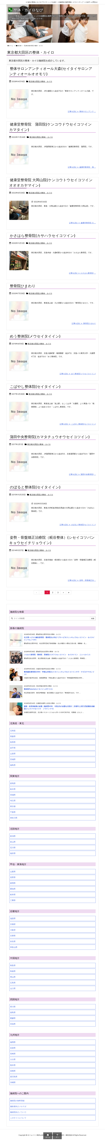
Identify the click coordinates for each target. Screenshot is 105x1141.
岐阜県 (12, 894)
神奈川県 (13, 818)
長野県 (12, 877)
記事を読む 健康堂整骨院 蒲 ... (82, 167)
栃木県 (12, 789)
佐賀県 (12, 1048)
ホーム (11, 45)
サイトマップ (78, 2)
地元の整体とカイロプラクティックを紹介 (42, 2)
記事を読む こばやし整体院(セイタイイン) (78, 424)
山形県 (12, 753)
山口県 (12, 988)
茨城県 (12, 795)
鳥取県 (12, 965)
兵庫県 (12, 936)
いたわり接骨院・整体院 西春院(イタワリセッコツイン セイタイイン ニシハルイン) (57, 654)
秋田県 (12, 742)
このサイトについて (18, 1118)
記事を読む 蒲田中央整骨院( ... (82, 474)
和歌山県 (13, 947)
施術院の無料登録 (65, 2)
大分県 (12, 1059)
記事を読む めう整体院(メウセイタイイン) (78, 374)
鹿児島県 (13, 1076)
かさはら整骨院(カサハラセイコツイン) (42, 235)
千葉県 (12, 812)
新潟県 (12, 836)
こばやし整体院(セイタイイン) (35, 386)
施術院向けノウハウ (18, 1112)
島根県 (12, 971)
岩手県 (12, 748)
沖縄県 (12, 1082)
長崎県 (12, 1054)
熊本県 (12, 1065)
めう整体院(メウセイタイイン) (35, 336)
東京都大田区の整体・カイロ (40, 81)
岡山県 (12, 977)
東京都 (19, 45)
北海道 (12, 730)
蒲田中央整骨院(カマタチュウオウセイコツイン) (50, 437)
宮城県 (12, 759)
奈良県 (12, 941)
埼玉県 (12, 800)
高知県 (12, 1024)
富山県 (12, 842)
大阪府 (12, 930)
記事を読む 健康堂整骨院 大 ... (82, 223)
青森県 (12, 736)
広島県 (12, 983)
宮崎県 (12, 1071)
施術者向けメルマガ (18, 1106)
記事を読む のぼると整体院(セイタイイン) (78, 525)
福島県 (12, 765)
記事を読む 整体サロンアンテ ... (82, 111)
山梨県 (12, 871)
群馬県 (12, 783)
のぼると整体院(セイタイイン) (35, 487)
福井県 (12, 853)
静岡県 (12, 883)
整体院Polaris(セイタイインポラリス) (38, 689)
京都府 (12, 924)
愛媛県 (12, 1018)
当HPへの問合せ (92, 2)
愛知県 (12, 889)
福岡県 (12, 1042)
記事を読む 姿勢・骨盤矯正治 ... (82, 580)
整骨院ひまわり (22, 286)
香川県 (12, 1007)
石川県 (12, 847)
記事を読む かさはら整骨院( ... (82, 273)
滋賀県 (12, 918)
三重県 (12, 900)
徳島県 (12, 1012)
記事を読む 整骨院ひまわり (84, 323)
